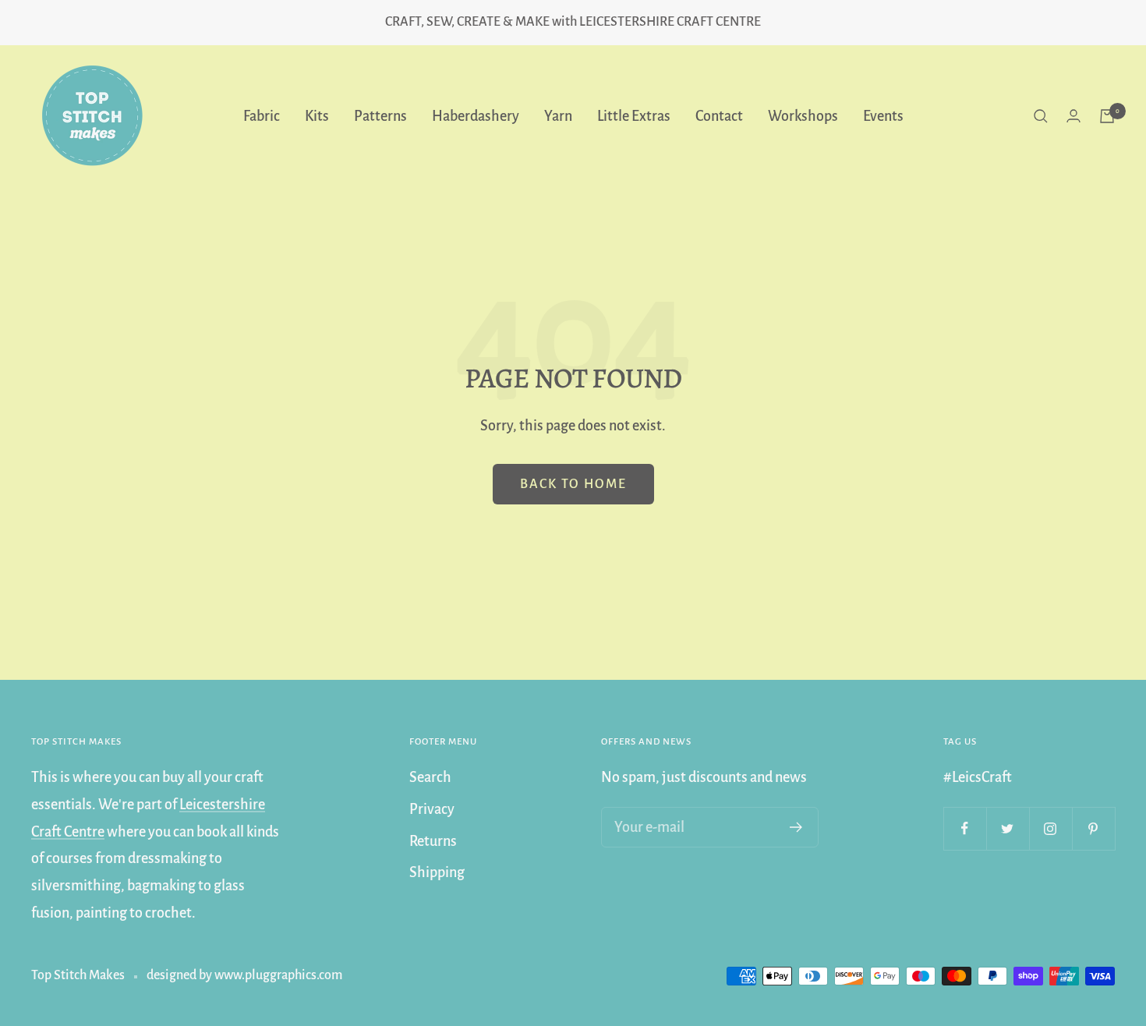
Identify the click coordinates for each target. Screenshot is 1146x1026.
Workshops (803, 115)
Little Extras (633, 115)
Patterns (380, 115)
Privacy (432, 809)
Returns (433, 841)
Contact (719, 115)
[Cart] (1107, 116)
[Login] (1073, 115)
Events (883, 115)
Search (430, 777)
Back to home (573, 484)
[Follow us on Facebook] (964, 828)
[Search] (1041, 116)
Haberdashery (475, 115)
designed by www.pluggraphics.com (244, 975)
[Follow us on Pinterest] (1093, 828)
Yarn (558, 115)
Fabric (261, 115)
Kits (317, 115)
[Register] (796, 827)
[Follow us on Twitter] (1007, 828)
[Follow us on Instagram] (1050, 828)
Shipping (437, 872)
